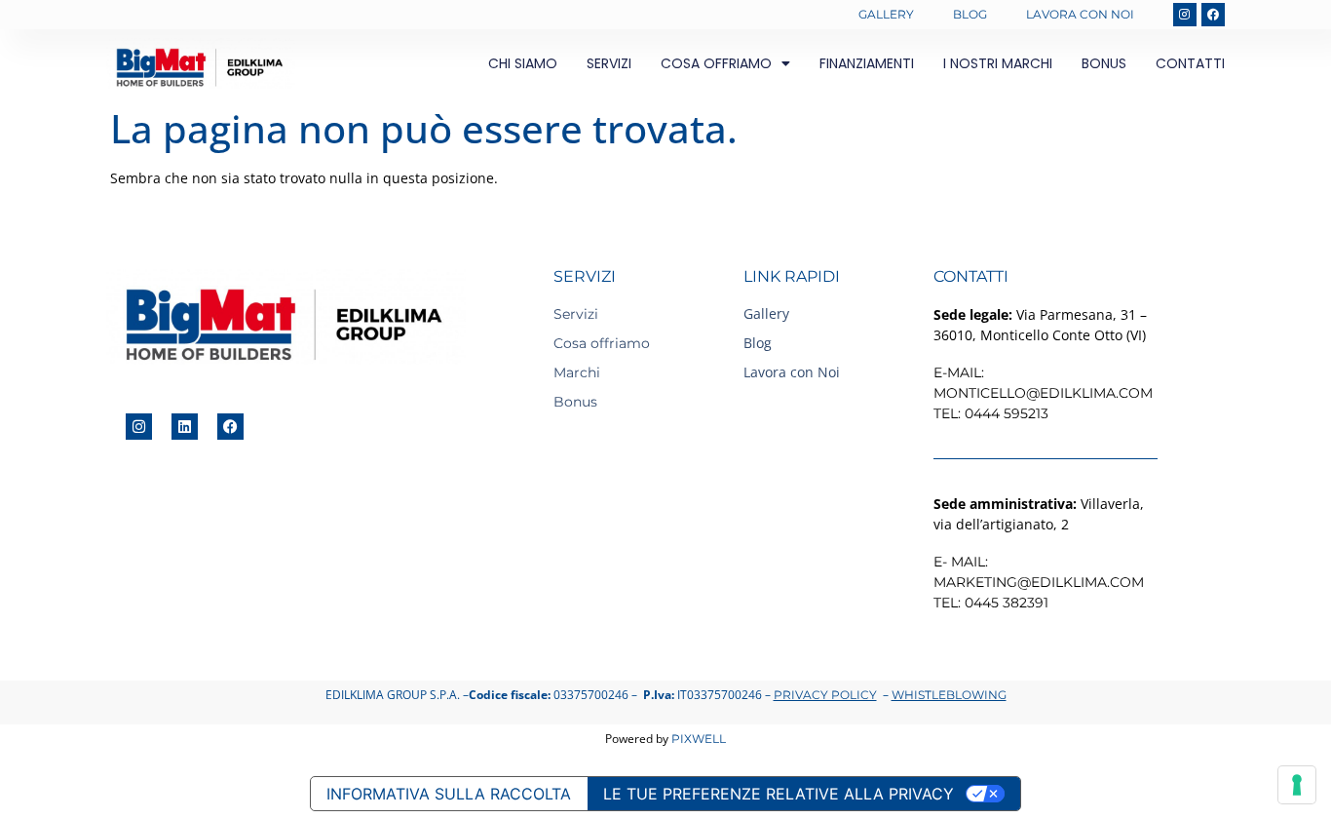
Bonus (1104, 63)
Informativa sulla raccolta (448, 793)
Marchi (576, 372)
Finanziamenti (866, 63)
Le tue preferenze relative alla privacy (778, 793)
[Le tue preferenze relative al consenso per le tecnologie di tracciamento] (1296, 784)
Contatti (1190, 63)
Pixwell (698, 738)
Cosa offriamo (716, 63)
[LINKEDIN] (184, 426)
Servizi (609, 63)
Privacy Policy (825, 694)
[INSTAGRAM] (1185, 14)
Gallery (886, 14)
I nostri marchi (997, 63)
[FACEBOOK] (1213, 14)
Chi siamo (522, 63)
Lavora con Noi (1080, 14)
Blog (970, 14)
